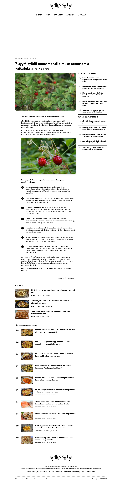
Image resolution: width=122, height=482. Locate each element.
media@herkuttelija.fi (93, 479)
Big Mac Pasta (31, 472)
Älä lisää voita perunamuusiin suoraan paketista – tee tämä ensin (53, 291)
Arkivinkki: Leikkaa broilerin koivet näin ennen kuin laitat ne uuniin (94, 142)
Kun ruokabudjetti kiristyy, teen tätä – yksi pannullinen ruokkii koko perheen (52, 342)
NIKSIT (48, 15)
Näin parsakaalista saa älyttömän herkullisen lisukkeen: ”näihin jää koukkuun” (53, 366)
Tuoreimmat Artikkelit (88, 117)
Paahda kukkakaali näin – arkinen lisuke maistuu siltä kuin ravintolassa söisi (55, 330)
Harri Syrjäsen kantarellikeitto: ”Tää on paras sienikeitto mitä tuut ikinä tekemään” (54, 426)
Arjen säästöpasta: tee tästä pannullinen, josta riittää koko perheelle (54, 438)
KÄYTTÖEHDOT (103, 479)
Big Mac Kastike (42, 472)
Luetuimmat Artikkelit (87, 74)
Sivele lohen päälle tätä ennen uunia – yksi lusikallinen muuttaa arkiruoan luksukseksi (52, 402)
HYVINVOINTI (58, 15)
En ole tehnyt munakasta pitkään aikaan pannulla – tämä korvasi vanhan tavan (55, 390)
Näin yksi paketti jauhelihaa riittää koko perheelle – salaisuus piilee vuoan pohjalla (94, 103)
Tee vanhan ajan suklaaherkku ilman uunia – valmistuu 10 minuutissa (93, 111)
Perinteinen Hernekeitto (71, 472)
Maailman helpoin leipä (55, 472)
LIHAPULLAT (82, 15)
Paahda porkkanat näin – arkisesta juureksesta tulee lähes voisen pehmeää (54, 378)
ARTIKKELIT (70, 15)
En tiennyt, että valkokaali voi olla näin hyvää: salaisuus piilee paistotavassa (51, 302)
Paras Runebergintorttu (88, 472)
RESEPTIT (39, 15)
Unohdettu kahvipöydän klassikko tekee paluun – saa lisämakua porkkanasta (55, 414)
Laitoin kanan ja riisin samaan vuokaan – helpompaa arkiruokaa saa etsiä (50, 312)
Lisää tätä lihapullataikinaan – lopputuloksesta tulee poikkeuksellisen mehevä (54, 354)
